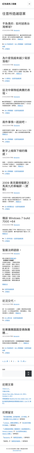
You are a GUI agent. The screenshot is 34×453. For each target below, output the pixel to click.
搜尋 (3, 369)
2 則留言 (7, 141)
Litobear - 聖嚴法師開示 (11, 423)
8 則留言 (7, 81)
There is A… (6, 388)
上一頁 (5, 361)
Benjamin (7, 437)
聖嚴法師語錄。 (12, 250)
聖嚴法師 (13, 258)
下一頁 (23, 361)
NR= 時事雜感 (19, 44)
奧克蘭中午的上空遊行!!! (11, 419)
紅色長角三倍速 (9, 4)
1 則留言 (7, 291)
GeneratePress (17, 450)
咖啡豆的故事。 (18, 437)
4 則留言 (7, 49)
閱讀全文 (20, 39)
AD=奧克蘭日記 (9, 206)
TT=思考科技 (8, 238)
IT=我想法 (8, 78)
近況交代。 (9, 300)
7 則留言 (7, 113)
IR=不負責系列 (9, 44)
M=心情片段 (8, 318)
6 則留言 (7, 173)
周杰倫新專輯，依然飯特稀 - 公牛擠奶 (15, 417)
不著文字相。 (6, 391)
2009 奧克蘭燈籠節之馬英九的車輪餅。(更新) (15, 186)
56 (18, 361)
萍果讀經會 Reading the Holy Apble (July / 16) (16, 399)
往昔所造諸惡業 (16, 78)
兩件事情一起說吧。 (14, 122)
